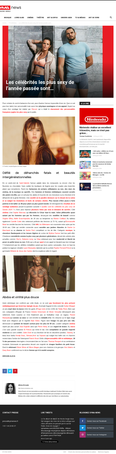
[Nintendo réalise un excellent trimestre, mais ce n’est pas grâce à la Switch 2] (97, 116)
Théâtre (40, 17)
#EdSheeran (61, 431)
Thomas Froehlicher (86, 136)
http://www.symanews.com (25, 388)
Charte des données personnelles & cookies (82, 452)
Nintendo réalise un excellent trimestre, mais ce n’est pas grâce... (95, 130)
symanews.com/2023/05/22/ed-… (53, 433)
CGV (64, 452)
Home (4, 23)
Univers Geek (66, 17)
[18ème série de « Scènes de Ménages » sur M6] (85, 176)
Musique (7, 17)
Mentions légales (103, 452)
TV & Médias (80, 17)
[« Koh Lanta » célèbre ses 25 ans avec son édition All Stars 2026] (85, 154)
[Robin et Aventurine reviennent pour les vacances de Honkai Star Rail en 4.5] (85, 165)
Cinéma (30, 17)
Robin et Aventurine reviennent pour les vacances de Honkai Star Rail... (102, 164)
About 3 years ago (46, 438)
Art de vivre (94, 17)
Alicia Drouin (23, 385)
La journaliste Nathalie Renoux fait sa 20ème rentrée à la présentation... (102, 186)
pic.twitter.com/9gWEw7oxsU (51, 435)
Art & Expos (52, 17)
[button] (111, 18)
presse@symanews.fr (10, 421)
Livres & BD (19, 17)
